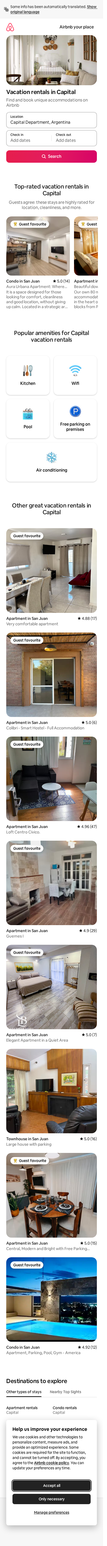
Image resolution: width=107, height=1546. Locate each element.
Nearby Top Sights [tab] (65, 1391)
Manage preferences (51, 1512)
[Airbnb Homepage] (10, 27)
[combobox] (51, 122)
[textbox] (28, 140)
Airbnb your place (76, 27)
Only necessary (52, 1499)
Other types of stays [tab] (24, 1391)
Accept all (51, 1485)
